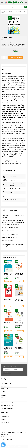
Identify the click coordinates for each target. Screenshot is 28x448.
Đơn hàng (3, 419)
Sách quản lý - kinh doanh (11, 42)
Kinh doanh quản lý (21, 44)
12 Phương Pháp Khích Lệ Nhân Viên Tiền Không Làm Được (8, 349)
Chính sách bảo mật (6, 386)
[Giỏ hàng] (26, 2)
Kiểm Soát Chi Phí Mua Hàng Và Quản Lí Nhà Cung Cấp (19, 324)
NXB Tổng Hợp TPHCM (15, 188)
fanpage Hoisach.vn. (16, 163)
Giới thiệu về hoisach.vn (7, 389)
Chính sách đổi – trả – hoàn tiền (9, 402)
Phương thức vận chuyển (7, 408)
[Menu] (2, 2)
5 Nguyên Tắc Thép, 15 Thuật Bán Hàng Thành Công (19, 274)
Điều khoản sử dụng (6, 383)
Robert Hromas (13, 45)
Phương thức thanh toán (7, 405)
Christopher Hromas (7, 44)
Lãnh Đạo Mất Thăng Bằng (7, 323)
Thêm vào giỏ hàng (16, 57)
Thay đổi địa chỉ (5, 422)
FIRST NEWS (14, 44)
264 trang (12, 192)
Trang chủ (4, 11)
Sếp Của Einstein (20, 45)
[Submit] (25, 7)
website (6, 163)
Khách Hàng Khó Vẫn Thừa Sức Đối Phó (19, 348)
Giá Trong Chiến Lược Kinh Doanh (7, 298)
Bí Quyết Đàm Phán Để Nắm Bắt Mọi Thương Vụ (8, 274)
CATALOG (3, 391)
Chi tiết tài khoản (5, 416)
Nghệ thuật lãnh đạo (5, 45)
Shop (10, 11)
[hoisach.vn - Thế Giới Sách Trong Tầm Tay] (14, 3)
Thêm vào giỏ (8, 281)
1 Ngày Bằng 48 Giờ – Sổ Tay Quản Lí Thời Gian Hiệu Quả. (19, 299)
